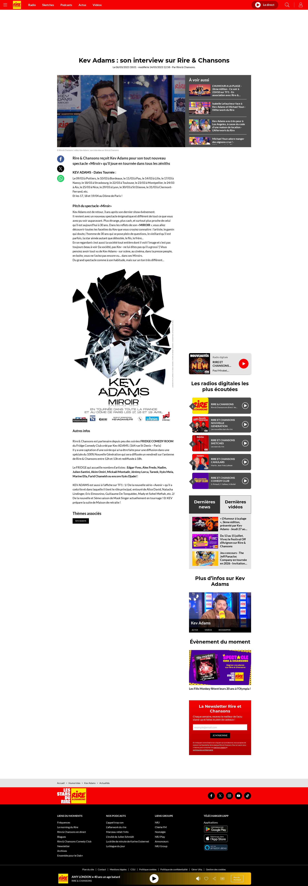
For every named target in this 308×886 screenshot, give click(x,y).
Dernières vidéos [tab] (235, 504)
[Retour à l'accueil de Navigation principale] (17, 5)
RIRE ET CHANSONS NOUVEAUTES (222, 363)
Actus (82, 5)
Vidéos (97, 5)
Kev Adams (201, 623)
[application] (121, 111)
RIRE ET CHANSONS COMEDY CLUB (223, 479)
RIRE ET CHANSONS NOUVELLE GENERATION (223, 423)
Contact (102, 869)
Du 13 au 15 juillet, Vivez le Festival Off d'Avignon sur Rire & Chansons (233, 541)
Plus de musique (237, 878)
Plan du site (88, 869)
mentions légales (220, 747)
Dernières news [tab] (204, 504)
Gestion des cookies (216, 869)
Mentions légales (118, 869)
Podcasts (66, 5)
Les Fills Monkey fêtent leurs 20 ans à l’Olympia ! (220, 688)
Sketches (48, 5)
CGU (132, 869)
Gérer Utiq (196, 869)
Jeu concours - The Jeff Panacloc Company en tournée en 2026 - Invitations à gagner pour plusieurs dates (233, 561)
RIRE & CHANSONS (222, 404)
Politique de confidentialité (174, 869)
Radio (32, 5)
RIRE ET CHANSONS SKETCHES (223, 442)
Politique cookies (148, 869)
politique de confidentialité (203, 750)
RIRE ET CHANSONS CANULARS (223, 460)
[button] (121, 111)
